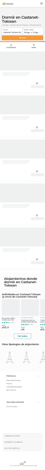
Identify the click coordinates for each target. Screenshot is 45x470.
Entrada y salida (28, 29)
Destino (5, 29)
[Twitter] (22, 456)
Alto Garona (11, 390)
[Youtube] (28, 456)
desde (4, 325)
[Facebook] (19, 456)
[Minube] (7, 3)
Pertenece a (11, 376)
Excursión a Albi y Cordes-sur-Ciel (8, 319)
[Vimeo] (25, 456)
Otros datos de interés (15, 402)
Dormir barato (11, 406)
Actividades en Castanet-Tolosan (21, 294)
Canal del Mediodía (13, 387)
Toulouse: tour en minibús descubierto (29, 321)
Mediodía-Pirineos (13, 380)
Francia (9, 383)
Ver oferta (37, 87)
